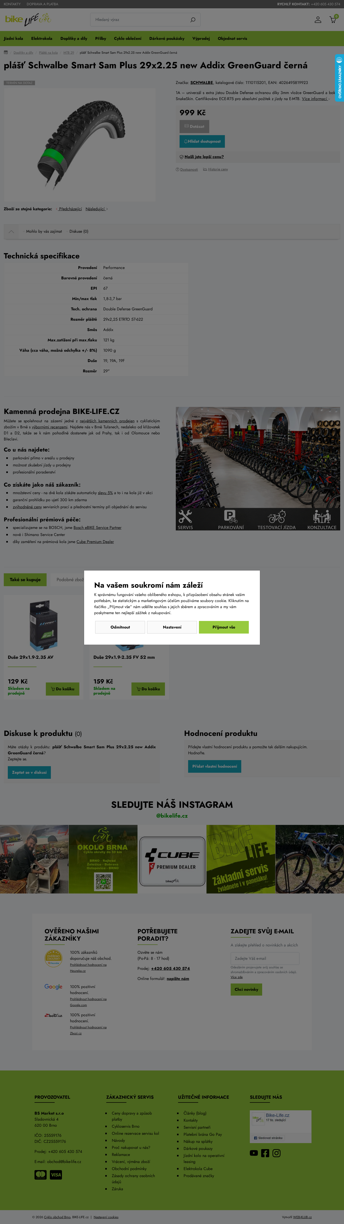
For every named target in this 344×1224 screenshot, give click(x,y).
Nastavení (172, 627)
